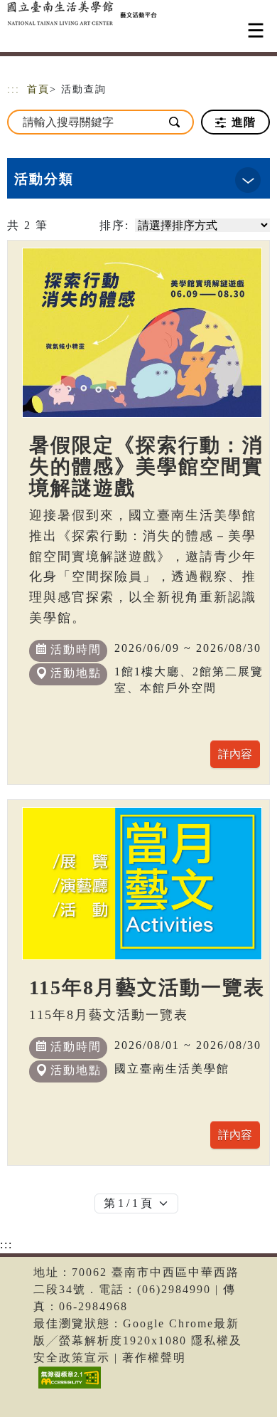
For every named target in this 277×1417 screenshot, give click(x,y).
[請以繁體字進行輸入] (175, 122)
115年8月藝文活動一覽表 (147, 987)
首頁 (38, 89)
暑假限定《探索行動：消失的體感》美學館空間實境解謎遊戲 (146, 466)
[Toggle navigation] (255, 30)
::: (13, 89)
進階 (242, 122)
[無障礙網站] (68, 1388)
